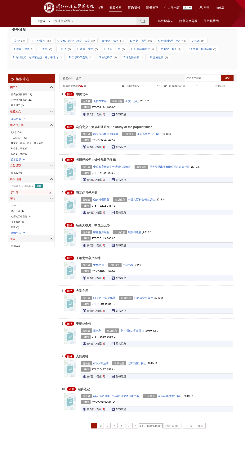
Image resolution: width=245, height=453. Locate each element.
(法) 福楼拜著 (101, 199)
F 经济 (63, 49)
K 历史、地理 (138, 41)
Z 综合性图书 (131, 57)
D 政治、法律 (21, 49)
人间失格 (82, 356)
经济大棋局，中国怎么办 (93, 225)
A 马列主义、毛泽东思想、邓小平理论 (36, 57)
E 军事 (44, 49)
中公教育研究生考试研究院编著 (112, 166)
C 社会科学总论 (141, 49)
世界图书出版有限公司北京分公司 (169, 166)
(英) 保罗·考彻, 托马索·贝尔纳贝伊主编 (116, 396)
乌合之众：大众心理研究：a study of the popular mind (114, 127)
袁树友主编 (100, 101)
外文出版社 (132, 101)
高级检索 (164, 21)
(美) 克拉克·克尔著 (104, 298)
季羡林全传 (83, 323)
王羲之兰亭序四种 (88, 258)
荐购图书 (134, 7)
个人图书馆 (172, 7)
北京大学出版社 (144, 298)
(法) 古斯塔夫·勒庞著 (105, 134)
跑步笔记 (84, 389)
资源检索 (115, 7)
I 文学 (16, 41)
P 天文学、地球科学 (200, 49)
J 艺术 (196, 41)
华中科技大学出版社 (132, 330)
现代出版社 (135, 232)
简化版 (220, 7)
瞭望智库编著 (101, 232)
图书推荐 (152, 7)
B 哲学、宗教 (110, 41)
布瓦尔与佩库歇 (86, 192)
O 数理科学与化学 (169, 41)
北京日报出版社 (137, 363)
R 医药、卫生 (112, 49)
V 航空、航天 (169, 49)
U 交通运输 (157, 57)
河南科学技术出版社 (170, 396)
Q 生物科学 (106, 57)
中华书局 (98, 265)
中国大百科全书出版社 (142, 199)
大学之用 (82, 290)
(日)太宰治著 (101, 363)
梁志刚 (97, 330)
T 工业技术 (39, 41)
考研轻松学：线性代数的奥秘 (96, 159)
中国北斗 (82, 94)
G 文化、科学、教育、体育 (74, 41)
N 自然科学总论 (79, 57)
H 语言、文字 (85, 49)
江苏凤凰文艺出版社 (149, 134)
